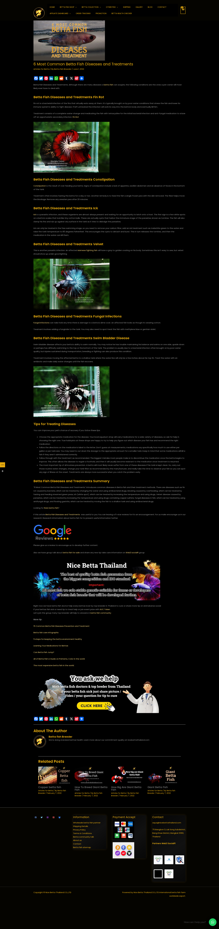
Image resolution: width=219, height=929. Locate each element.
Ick (34, 214)
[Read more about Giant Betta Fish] (164, 775)
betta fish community (100, 613)
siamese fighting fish (87, 250)
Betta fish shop (67, 7)
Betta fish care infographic (46, 632)
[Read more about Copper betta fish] (55, 775)
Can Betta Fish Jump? (43, 652)
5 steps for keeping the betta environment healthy (57, 639)
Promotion (101, 13)
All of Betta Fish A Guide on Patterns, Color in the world (59, 658)
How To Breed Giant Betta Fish (91, 788)
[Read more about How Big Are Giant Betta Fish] (127, 775)
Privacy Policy (79, 829)
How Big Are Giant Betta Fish (126, 788)
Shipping (127, 7)
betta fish (108, 84)
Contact (162, 7)
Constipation (39, 185)
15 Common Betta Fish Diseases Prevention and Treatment (61, 626)
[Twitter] (41, 817)
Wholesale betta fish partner (87, 822)
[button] (212, 922)
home (52, 7)
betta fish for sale (71, 552)
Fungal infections (41, 322)
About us (77, 840)
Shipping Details (80, 826)
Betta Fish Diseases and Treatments (62, 514)
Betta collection (90, 7)
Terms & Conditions (82, 833)
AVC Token (105, 609)
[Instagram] (47, 817)
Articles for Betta (41, 69)
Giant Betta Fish (158, 787)
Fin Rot (76, 117)
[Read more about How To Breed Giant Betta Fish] (91, 775)
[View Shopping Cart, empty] (183, 10)
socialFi (135, 552)
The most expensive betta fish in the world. (53, 665)
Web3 (128, 552)
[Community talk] (59, 817)
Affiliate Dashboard (59, 13)
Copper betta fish (49, 787)
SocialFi (172, 843)
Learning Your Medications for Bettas (50, 645)
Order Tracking (83, 13)
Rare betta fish (51, 508)
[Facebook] (35, 817)
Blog (150, 7)
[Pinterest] (53, 817)
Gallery (139, 7)
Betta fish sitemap (82, 847)
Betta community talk (83, 837)
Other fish (111, 7)
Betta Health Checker (122, 13)
